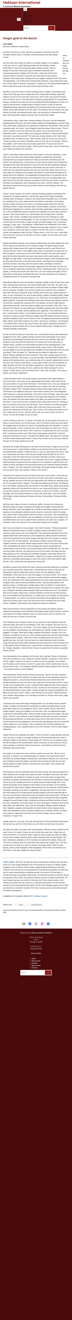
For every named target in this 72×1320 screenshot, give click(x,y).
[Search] (51, 28)
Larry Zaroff (7, 910)
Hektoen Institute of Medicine (42, 933)
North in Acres (24, 910)
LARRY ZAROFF (9, 862)
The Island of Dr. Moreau (52, 910)
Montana (15, 910)
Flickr (65, 66)
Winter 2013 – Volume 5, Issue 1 (35, 896)
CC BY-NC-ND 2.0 (65, 70)
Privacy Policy (36, 953)
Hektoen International (21, 2)
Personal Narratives (36, 910)
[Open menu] (19, 19)
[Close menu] (25, 9)
